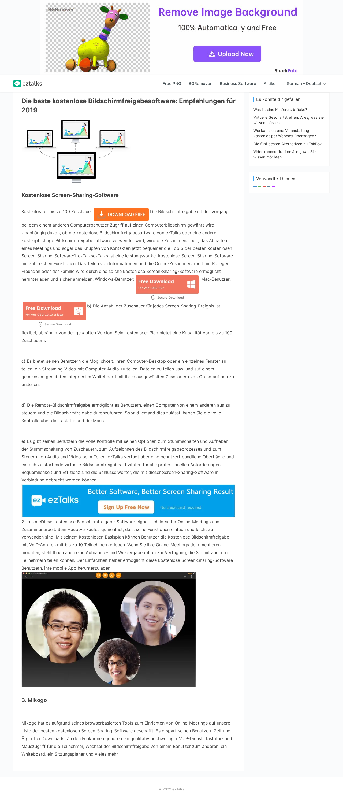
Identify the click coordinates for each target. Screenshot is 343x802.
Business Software (238, 83)
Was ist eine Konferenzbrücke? (280, 109)
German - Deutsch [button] (304, 83)
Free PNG (172, 83)
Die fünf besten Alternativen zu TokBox (287, 144)
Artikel (270, 83)
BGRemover (200, 83)
